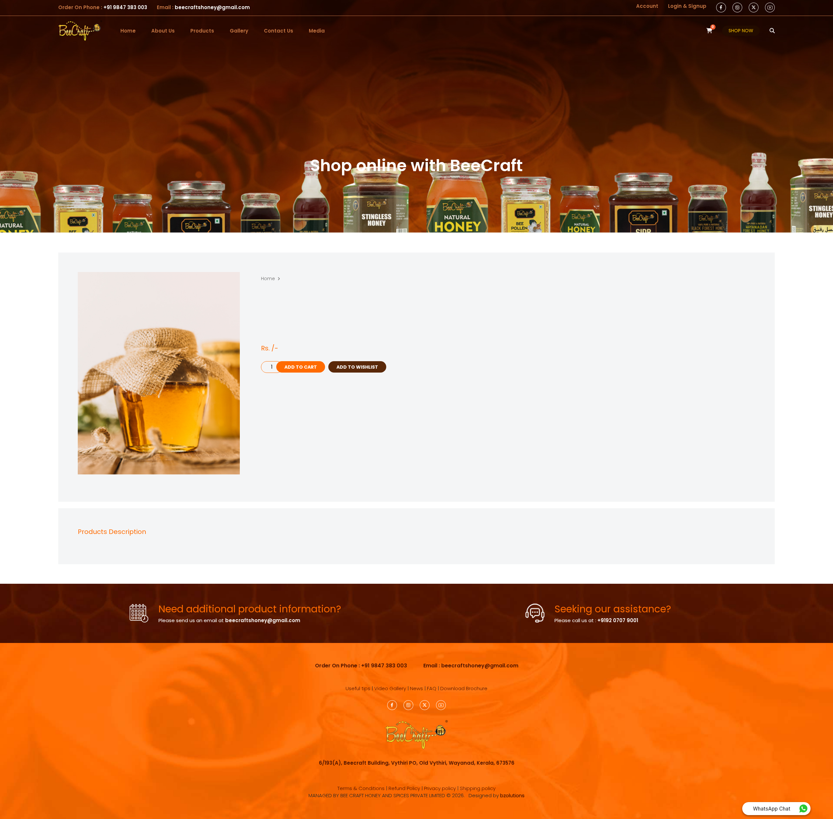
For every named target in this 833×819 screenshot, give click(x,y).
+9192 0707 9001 (617, 620)
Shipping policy (478, 788)
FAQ (431, 688)
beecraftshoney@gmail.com (212, 7)
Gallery (239, 30)
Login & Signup (687, 6)
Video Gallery (390, 688)
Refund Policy (404, 788)
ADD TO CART (300, 367)
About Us (163, 30)
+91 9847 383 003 (124, 7)
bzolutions (512, 795)
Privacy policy (440, 788)
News (416, 688)
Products (202, 30)
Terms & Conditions (361, 788)
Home (128, 30)
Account (647, 6)
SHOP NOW (741, 30)
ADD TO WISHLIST (357, 367)
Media (317, 30)
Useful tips (358, 688)
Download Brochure (463, 688)
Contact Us (278, 30)
